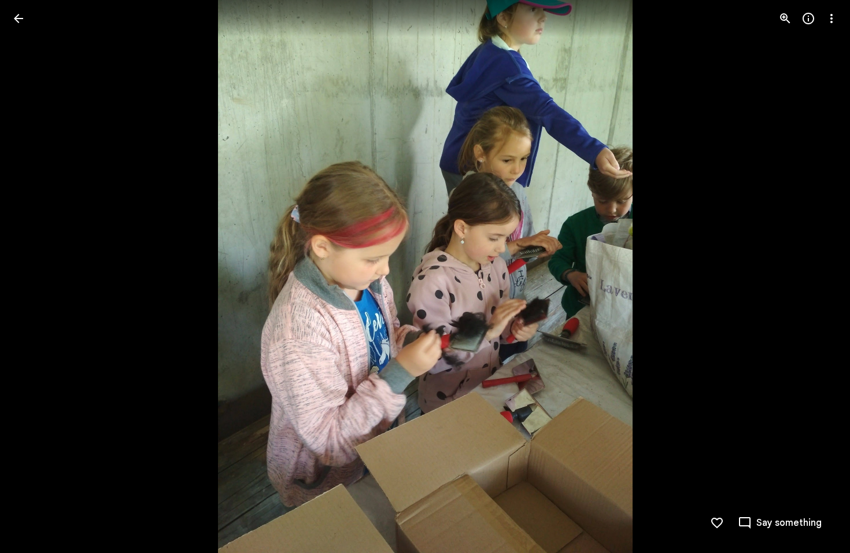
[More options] (831, 18)
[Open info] (808, 18)
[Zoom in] (785, 18)
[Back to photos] (18, 18)
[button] (32, 276)
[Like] (717, 523)
